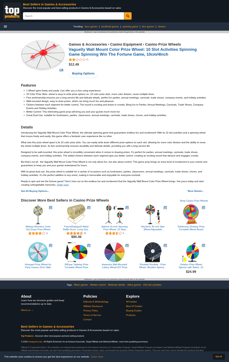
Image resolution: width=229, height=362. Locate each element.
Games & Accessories (88, 44)
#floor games (81, 284)
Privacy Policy (90, 310)
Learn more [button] (97, 356)
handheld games (110, 26)
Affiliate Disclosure (93, 306)
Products (130, 315)
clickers (162, 26)
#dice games (134, 284)
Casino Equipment (126, 44)
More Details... (196, 191)
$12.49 (74, 64)
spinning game (130, 26)
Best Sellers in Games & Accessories (49, 4)
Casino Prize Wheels (163, 44)
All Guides (131, 301)
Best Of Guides (134, 306)
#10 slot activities (152, 284)
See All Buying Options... (35, 191)
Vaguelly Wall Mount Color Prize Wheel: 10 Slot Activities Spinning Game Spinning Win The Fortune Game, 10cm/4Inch (133, 52)
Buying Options (83, 73)
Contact (87, 319)
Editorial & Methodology (95, 301)
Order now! (63, 184)
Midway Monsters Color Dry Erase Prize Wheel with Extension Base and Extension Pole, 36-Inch (38, 228)
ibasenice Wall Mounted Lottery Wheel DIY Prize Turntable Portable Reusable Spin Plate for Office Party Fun (114, 266)
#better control (98, 284)
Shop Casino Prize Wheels (194, 200)
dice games (148, 26)
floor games (91, 26)
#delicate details (116, 284)
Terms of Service (92, 315)
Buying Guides (133, 310)
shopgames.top (35, 342)
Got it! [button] (219, 356)
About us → (27, 310)
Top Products (27, 336)
